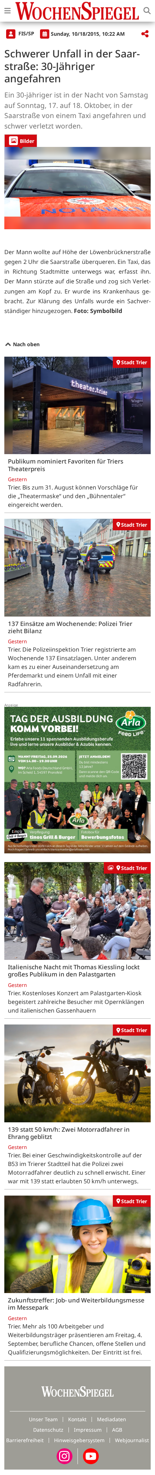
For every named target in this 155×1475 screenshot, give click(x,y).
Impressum (88, 1429)
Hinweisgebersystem (79, 1440)
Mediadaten (111, 1419)
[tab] (20, 140)
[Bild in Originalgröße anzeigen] (77, 188)
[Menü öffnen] (7, 11)
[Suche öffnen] (147, 11)
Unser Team (43, 1419)
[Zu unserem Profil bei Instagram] (64, 1455)
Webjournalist (132, 1440)
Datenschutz (48, 1429)
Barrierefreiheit (25, 1440)
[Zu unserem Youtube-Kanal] (91, 1455)
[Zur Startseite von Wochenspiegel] (77, 11)
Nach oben (26, 344)
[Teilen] (145, 34)
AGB (117, 1429)
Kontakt (77, 1419)
